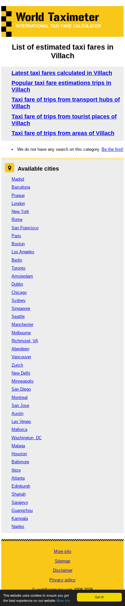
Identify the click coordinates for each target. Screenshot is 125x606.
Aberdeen (20, 348)
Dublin (17, 284)
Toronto (18, 268)
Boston (18, 243)
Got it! (99, 596)
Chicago (19, 292)
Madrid (18, 179)
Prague (18, 195)
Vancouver (21, 356)
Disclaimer (62, 570)
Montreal (20, 397)
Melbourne (21, 332)
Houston (19, 453)
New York (20, 211)
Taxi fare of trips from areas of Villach (63, 133)
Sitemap (62, 561)
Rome (17, 219)
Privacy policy (62, 580)
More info (63, 600)
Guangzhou (22, 510)
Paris (16, 235)
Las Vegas (21, 421)
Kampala (20, 518)
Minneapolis (23, 381)
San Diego (21, 389)
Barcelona (21, 187)
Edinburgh (21, 486)
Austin (17, 413)
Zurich (17, 365)
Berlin (17, 260)
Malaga (18, 445)
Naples (18, 526)
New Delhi (21, 373)
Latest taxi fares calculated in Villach (62, 73)
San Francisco (25, 227)
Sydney (19, 300)
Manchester (22, 324)
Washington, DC (27, 437)
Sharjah (19, 494)
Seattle (18, 316)
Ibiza (16, 470)
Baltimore (20, 461)
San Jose (20, 405)
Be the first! (112, 149)
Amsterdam (22, 276)
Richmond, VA (25, 340)
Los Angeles (23, 251)
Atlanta (18, 478)
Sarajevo (20, 502)
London (18, 203)
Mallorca (19, 429)
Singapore (21, 308)
